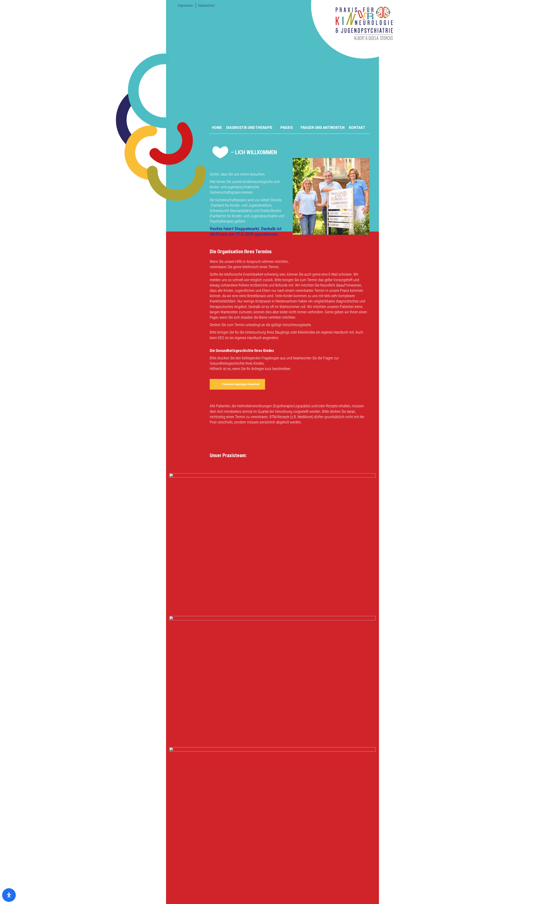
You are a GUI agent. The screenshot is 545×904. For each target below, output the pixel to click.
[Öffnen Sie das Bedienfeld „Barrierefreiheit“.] (9, 895)
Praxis (286, 127)
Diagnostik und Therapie (249, 127)
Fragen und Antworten (323, 127)
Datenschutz (206, 5)
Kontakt (357, 127)
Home (217, 127)
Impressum (185, 5)
